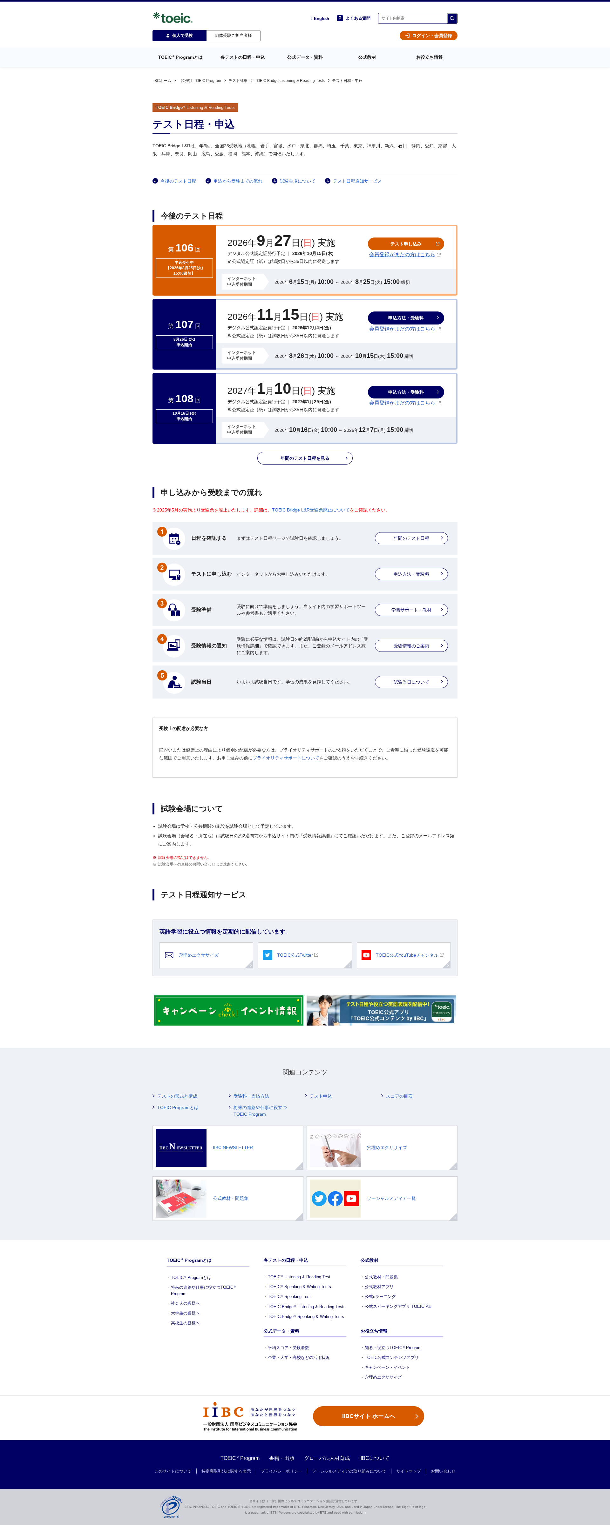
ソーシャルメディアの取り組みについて (349, 1471)
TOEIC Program (240, 1458)
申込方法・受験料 (411, 574)
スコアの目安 (399, 1096)
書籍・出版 (282, 1458)
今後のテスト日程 (178, 181)
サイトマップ (408, 1471)
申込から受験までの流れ (238, 181)
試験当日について (411, 682)
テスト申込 (321, 1096)
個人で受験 (182, 35)
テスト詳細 (237, 80)
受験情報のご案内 (411, 645)
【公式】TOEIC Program (200, 80)
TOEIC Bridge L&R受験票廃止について (311, 509)
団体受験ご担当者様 (233, 35)
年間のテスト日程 (411, 538)
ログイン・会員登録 (432, 35)
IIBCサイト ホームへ (368, 1416)
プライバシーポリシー (281, 1471)
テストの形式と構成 (177, 1096)
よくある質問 (358, 18)
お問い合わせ (443, 1471)
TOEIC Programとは (178, 1107)
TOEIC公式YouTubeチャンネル (407, 955)
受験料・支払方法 (251, 1096)
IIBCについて (374, 1458)
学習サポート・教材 (411, 609)
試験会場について (297, 181)
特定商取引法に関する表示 (226, 1471)
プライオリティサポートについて (286, 757)
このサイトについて (173, 1471)
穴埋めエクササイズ (199, 955)
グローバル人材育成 (327, 1458)
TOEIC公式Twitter (295, 955)
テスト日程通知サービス (357, 181)
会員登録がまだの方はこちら (402, 254)
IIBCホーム (161, 80)
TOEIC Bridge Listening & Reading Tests (290, 80)
